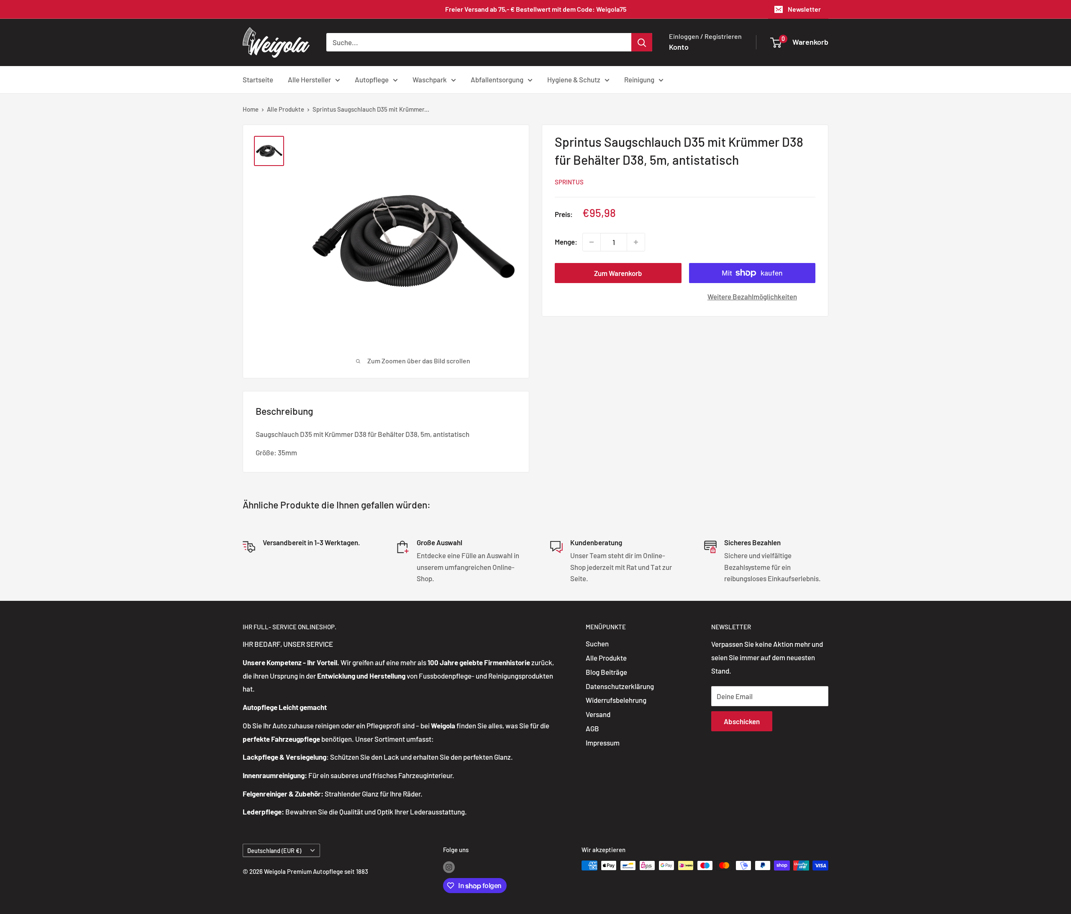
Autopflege (372, 79)
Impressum (603, 742)
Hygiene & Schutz (573, 79)
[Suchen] (641, 42)
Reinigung (639, 79)
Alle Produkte (285, 109)
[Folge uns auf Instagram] (449, 866)
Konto (679, 46)
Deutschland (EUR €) (274, 850)
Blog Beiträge (606, 672)
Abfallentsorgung (497, 79)
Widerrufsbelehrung (616, 700)
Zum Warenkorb (618, 273)
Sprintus (569, 182)
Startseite (258, 79)
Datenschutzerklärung (620, 686)
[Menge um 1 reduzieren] (591, 242)
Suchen (597, 643)
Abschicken (742, 721)
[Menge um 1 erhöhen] (636, 242)
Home (251, 109)
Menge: (566, 241)
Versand (598, 714)
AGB (592, 728)
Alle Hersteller (309, 79)
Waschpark (430, 79)
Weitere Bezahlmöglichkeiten (752, 296)
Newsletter (804, 9)
